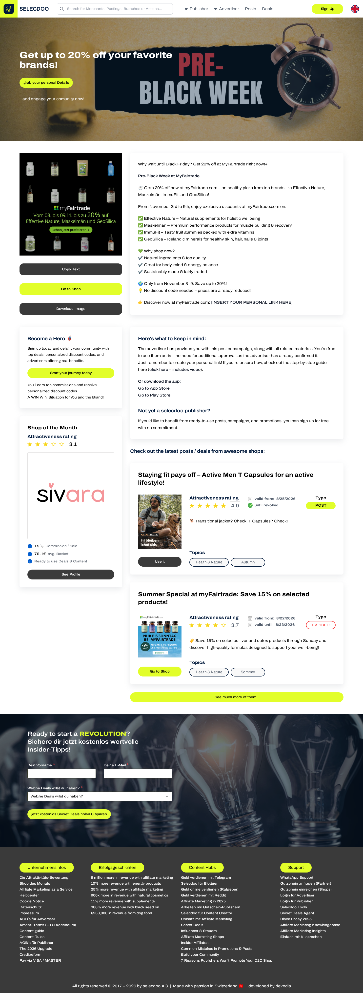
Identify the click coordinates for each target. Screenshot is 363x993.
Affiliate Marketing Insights (303, 931)
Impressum (29, 913)
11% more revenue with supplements (123, 901)
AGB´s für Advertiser (37, 919)
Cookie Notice (32, 901)
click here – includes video (175, 369)
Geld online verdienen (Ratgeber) (210, 889)
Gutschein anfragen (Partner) (305, 883)
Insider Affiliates (194, 943)
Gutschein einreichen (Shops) (306, 889)
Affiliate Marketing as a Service (46, 889)
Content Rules (32, 937)
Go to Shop (71, 289)
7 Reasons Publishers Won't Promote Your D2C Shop (226, 960)
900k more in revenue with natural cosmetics (129, 895)
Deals (267, 9)
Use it (160, 561)
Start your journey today (71, 373)
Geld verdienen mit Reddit (203, 895)
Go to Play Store (154, 395)
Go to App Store (154, 388)
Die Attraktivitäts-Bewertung (44, 877)
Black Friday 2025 (296, 919)
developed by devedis (269, 986)
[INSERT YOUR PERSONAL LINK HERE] (252, 302)
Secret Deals (192, 925)
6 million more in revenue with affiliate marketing (132, 877)
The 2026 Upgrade (36, 949)
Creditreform (30, 954)
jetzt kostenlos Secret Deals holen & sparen (69, 814)
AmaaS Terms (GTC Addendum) (48, 925)
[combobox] (99, 796)
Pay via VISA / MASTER (40, 960)
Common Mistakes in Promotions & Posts (216, 949)
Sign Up (327, 9)
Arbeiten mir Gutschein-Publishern (210, 907)
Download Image (70, 309)
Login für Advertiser (297, 895)
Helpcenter (29, 895)
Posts (250, 9)
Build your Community (200, 954)
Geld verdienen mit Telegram (206, 877)
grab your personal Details (46, 82)
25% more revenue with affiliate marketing (127, 889)
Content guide (32, 931)
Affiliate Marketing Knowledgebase (310, 925)
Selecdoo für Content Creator (206, 913)
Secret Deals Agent (297, 913)
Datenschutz (31, 907)
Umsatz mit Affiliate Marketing (206, 919)
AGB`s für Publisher (36, 943)
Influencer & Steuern (199, 931)
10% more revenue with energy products (126, 883)
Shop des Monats (35, 883)
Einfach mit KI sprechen (301, 937)
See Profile (70, 574)
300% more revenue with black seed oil (125, 907)
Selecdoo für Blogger (199, 883)
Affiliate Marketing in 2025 (203, 901)
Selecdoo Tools (293, 907)
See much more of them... (237, 697)
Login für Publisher (296, 901)
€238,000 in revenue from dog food (121, 913)
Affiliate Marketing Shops (202, 937)
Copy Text (71, 269)
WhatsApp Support (296, 877)
